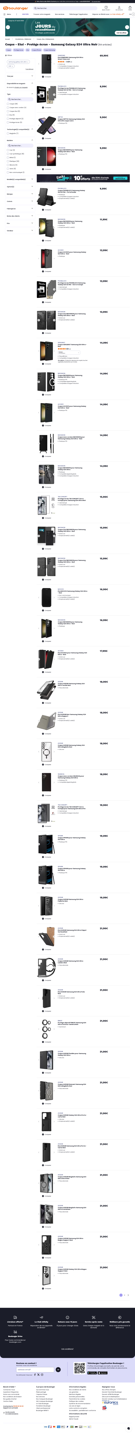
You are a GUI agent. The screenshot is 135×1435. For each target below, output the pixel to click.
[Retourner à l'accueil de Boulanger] (15, 8)
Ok (58, 1370)
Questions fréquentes (11, 1392)
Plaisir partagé (41, 1392)
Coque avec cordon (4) (18, 108)
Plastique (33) (14, 161)
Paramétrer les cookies (77, 1399)
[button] (133, 14)
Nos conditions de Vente (77, 1390)
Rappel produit (74, 1417)
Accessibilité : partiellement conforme (82, 1410)
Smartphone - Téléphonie (23, 39)
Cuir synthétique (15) (17, 154)
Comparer (48, 77)
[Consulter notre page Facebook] (35, 1375)
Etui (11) (12, 115)
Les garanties (73, 1392)
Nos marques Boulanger (44, 1399)
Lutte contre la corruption (78, 1408)
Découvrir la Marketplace (110, 1397)
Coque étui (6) (15, 111)
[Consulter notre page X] (38, 1375)
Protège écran (18, 50)
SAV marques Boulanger (44, 1401)
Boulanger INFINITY (42, 1410)
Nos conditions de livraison (12, 1397)
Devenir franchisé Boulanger (112, 1392)
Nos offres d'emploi (109, 1390)
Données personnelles (77, 1397)
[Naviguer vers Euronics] (117, 1402)
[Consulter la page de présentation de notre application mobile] (92, 1373)
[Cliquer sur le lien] (67, 27)
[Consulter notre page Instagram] (42, 1375)
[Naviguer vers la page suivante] (128, 1295)
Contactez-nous (9, 1390)
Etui (27, 50)
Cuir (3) (12, 150)
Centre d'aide (8, 1401)
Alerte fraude (73, 1419)
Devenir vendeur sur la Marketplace (114, 1399)
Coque (8, 50)
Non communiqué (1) (17, 172)
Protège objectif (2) (16, 119)
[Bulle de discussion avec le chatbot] (128, 1428)
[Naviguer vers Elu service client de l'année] (117, 1408)
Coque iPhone (36, 50)
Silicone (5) (13, 165)
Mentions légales (75, 1394)
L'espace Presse (41, 1394)
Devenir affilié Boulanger (110, 1394)
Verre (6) (13, 169)
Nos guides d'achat (10, 1399)
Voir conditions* (67, 1349)
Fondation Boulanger (43, 1406)
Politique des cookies (76, 1401)
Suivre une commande (11, 1394)
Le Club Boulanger (42, 1404)
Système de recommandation (79, 1404)
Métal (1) (13, 158)
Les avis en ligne (74, 1406)
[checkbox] (8, 104)
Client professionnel (43, 1408)
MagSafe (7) (14, 133)
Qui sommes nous (42, 1390)
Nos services (40, 1397)
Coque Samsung (49, 50)
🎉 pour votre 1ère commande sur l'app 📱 (67, 1)
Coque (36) (14, 104)
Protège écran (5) (16, 122)
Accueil (7, 39)
